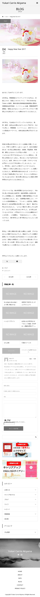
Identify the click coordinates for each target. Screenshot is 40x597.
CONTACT (20, 585)
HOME (20, 571)
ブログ (5, 21)
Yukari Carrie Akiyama (14, 2)
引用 (35, 358)
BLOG (20, 582)
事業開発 (7, 514)
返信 (31, 358)
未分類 (6, 519)
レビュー (7, 509)
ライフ (6, 504)
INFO (20, 578)
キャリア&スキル (9, 495)
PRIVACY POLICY (20, 588)
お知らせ (7, 490)
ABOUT (20, 575)
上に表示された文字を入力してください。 (15, 422)
